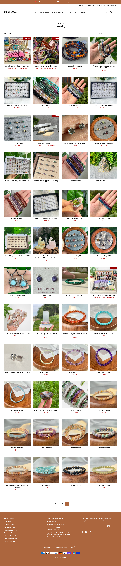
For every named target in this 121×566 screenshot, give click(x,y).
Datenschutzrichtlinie (10, 536)
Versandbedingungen (10, 533)
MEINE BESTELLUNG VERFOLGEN (77, 12)
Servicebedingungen (10, 538)
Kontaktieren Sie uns (10, 527)
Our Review (7, 521)
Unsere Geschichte (10, 518)
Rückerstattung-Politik (10, 530)
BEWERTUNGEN (57, 12)
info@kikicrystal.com (57, 518)
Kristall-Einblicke (9, 524)
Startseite (60, 23)
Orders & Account (9, 541)
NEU (34, 12)
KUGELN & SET (44, 12)
